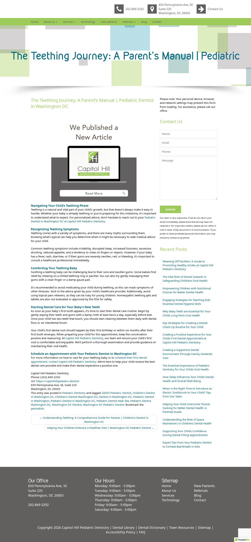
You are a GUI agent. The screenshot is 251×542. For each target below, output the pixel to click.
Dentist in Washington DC (115, 397)
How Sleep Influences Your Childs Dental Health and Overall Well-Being (188, 379)
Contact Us (215, 9)
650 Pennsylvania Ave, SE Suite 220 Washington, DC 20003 (176, 9)
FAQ (142, 532)
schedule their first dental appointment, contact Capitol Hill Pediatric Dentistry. (89, 359)
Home (34, 22)
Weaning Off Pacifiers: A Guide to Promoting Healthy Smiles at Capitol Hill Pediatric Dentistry (188, 265)
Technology (88, 22)
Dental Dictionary (151, 527)
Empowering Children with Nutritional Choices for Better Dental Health (187, 290)
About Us (49, 22)
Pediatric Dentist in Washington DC (73, 401)
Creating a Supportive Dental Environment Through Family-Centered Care (187, 354)
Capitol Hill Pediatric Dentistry (84, 338)
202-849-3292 (135, 9)
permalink (37, 408)
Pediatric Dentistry (74, 393)
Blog (144, 22)
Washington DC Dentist (66, 404)
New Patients (109, 22)
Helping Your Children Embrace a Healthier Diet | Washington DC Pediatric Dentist (100, 428)
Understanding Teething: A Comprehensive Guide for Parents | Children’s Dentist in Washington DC (93, 419)
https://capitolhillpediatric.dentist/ (57, 381)
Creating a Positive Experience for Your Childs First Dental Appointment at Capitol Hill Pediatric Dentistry (187, 338)
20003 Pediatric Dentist (116, 393)
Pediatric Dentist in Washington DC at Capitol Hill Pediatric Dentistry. (93, 219)
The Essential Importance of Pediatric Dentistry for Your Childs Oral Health (186, 367)
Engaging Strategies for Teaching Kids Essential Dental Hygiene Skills (186, 302)
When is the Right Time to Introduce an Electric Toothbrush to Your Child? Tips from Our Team (187, 392)
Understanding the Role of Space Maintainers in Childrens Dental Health (187, 421)
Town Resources (181, 527)
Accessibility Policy (120, 532)
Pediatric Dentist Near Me (112, 401)
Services (68, 22)
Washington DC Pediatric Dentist (103, 404)
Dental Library (124, 527)
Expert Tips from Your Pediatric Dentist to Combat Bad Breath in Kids (187, 444)
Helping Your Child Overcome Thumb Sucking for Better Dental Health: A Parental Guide (186, 408)
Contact (157, 22)
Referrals (128, 22)
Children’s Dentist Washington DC (76, 397)
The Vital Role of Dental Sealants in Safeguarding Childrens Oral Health (185, 278)
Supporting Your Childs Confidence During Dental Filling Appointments (185, 433)
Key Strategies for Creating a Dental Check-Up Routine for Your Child (185, 325)
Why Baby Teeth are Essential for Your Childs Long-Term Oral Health (186, 313)
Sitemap (204, 527)
